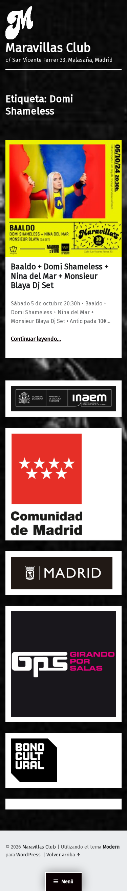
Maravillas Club (48, 47)
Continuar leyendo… (36, 339)
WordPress (28, 855)
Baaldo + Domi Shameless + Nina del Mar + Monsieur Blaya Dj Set (59, 276)
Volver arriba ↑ (63, 855)
